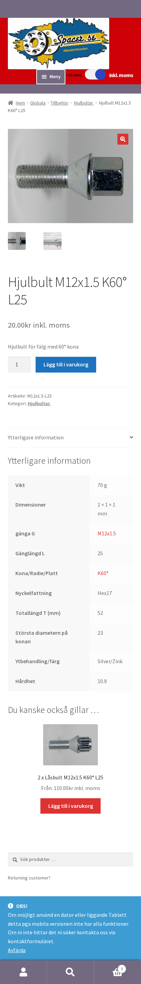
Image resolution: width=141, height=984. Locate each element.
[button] (122, 139)
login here (63, 878)
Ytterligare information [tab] (36, 437)
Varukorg (108, 966)
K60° (103, 573)
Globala (38, 103)
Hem (20, 103)
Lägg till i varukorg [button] (70, 805)
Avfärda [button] (17, 950)
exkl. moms (74, 75)
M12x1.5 (107, 533)
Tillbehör (59, 103)
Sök (70, 972)
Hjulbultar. (84, 103)
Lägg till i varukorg (65, 364)
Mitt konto (23, 972)
